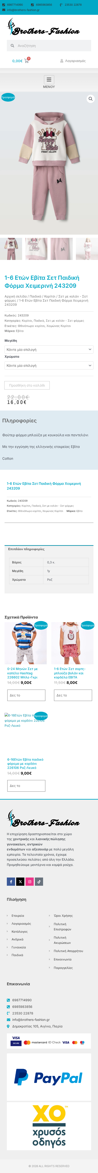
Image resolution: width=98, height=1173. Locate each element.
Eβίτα (19, 331)
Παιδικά (35, 296)
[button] (91, 99)
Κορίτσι (49, 296)
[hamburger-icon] (49, 79)
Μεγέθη (11, 340)
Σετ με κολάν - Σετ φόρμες (65, 320)
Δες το (15, 695)
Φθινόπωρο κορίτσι (31, 326)
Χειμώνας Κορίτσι (58, 326)
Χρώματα (12, 356)
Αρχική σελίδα (16, 296)
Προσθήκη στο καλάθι (27, 385)
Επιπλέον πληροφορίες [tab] (26, 549)
